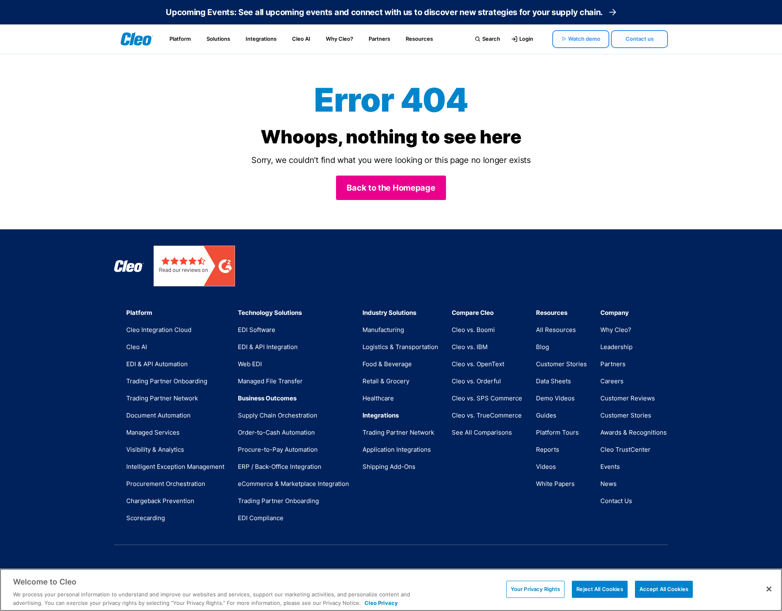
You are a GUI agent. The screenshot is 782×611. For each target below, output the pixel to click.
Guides (546, 415)
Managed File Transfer (270, 381)
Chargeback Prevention (160, 501)
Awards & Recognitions (633, 432)
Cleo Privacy (381, 602)
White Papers (555, 484)
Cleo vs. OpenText (478, 364)
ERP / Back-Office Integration (279, 466)
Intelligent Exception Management (175, 466)
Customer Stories (561, 364)
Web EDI (250, 364)
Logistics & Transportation (400, 347)
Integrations (261, 38)
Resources (419, 38)
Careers (612, 381)
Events (610, 466)
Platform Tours (557, 432)
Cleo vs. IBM (470, 347)
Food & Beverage (387, 364)
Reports (547, 449)
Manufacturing (383, 330)
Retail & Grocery (385, 381)
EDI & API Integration (268, 347)
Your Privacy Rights (535, 589)
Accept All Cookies (663, 589)
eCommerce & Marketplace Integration (293, 484)
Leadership (616, 347)
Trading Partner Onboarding (166, 381)
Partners (379, 38)
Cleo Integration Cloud (158, 330)
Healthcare (378, 398)
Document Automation (158, 415)
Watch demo (584, 38)
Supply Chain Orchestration (277, 415)
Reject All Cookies (599, 589)
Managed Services (153, 432)
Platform (180, 38)
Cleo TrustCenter (625, 449)
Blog (542, 347)
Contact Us (616, 501)
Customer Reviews (627, 398)
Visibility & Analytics (155, 449)
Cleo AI (301, 38)
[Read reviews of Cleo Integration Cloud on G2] (194, 266)
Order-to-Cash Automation (276, 432)
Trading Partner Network (162, 398)
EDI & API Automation (157, 364)
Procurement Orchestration (165, 484)
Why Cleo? (339, 38)
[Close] (769, 589)
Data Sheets (553, 381)
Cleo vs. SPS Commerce (487, 398)
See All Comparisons (482, 432)
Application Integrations (396, 449)
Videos (546, 466)
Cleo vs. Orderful (476, 381)
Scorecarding (145, 518)
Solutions (218, 38)
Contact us (640, 38)
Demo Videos (555, 398)
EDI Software (256, 330)
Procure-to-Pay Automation (278, 449)
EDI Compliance (260, 518)
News (608, 484)
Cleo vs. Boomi (473, 330)
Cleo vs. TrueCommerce (487, 415)
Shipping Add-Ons (388, 466)
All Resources (556, 330)
